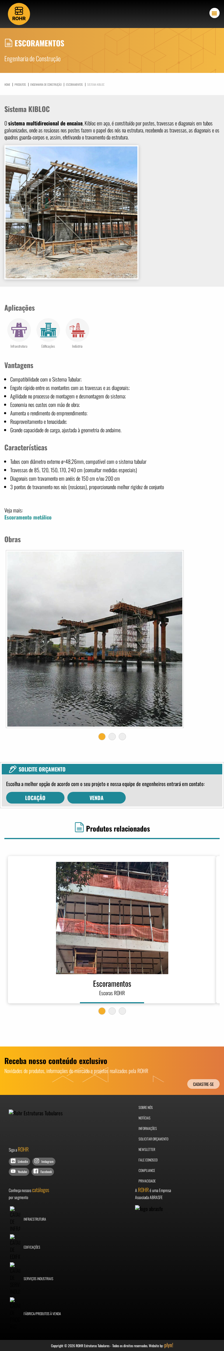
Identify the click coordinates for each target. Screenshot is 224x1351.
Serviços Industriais (38, 1278)
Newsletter (147, 1149)
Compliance (147, 1170)
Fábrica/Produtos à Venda (42, 1313)
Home (7, 84)
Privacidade (147, 1180)
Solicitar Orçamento (153, 1138)
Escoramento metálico (28, 517)
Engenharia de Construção (45, 84)
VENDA (97, 798)
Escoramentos (73, 84)
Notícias (144, 1117)
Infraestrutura (34, 1219)
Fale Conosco (148, 1159)
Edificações (31, 1247)
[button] (102, 736)
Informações (148, 1128)
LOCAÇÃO (35, 798)
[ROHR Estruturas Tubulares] (19, 13)
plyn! (168, 1345)
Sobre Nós (146, 1107)
